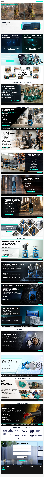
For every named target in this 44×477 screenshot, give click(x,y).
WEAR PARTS (20, 1)
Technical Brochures (29, 1)
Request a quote (39, 1)
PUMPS (13, 1)
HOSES (24, 1)
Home (10, 1)
